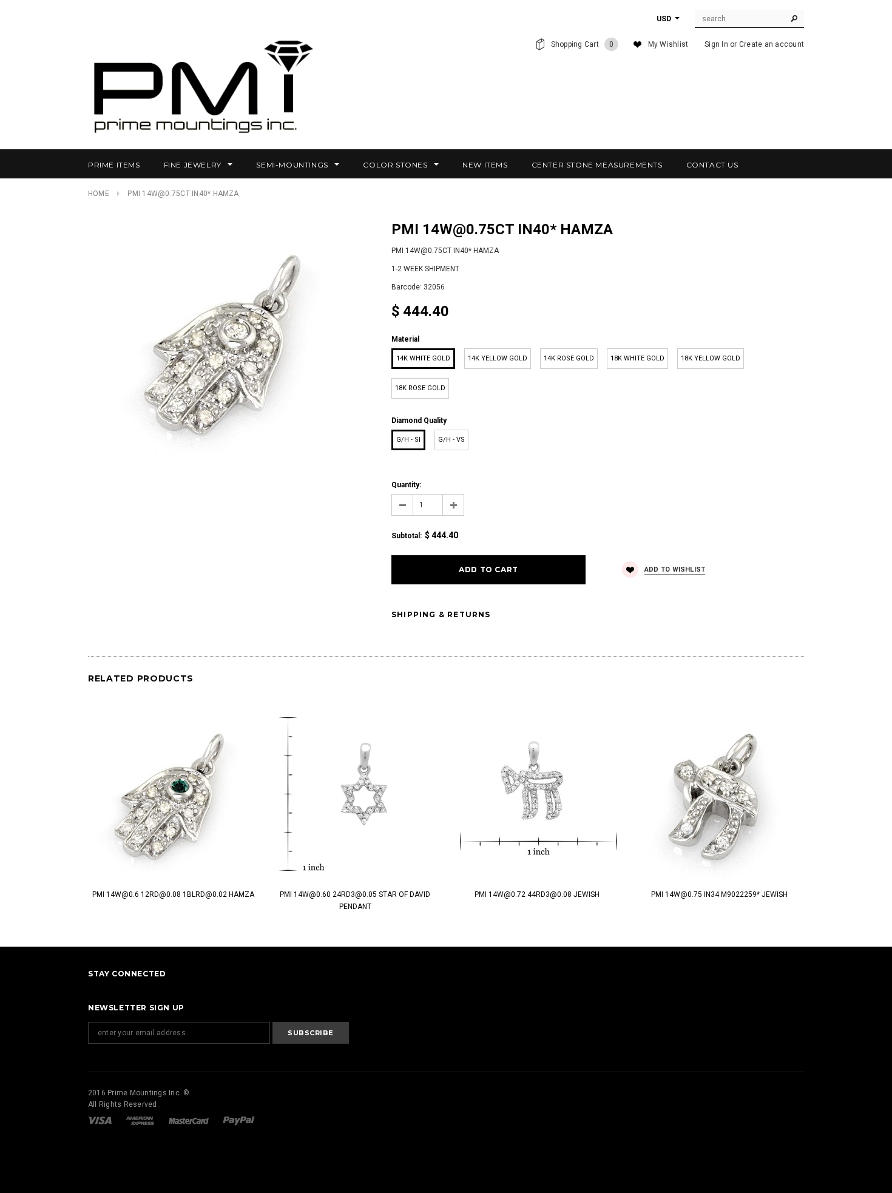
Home (98, 193)
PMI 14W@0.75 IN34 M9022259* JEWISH (719, 894)
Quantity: (406, 485)
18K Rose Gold (420, 388)
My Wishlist (668, 44)
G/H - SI (408, 440)
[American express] (141, 1120)
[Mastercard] (190, 1120)
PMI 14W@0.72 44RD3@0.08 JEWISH (537, 894)
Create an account (771, 44)
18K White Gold (637, 358)
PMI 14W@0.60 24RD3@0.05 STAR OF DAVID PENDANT (355, 900)
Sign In (716, 44)
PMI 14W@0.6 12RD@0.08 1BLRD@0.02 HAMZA (173, 894)
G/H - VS (451, 440)
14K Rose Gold (569, 358)
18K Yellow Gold (710, 358)
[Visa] (100, 1120)
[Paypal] (239, 1120)
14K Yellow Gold (497, 358)
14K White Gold (423, 358)
